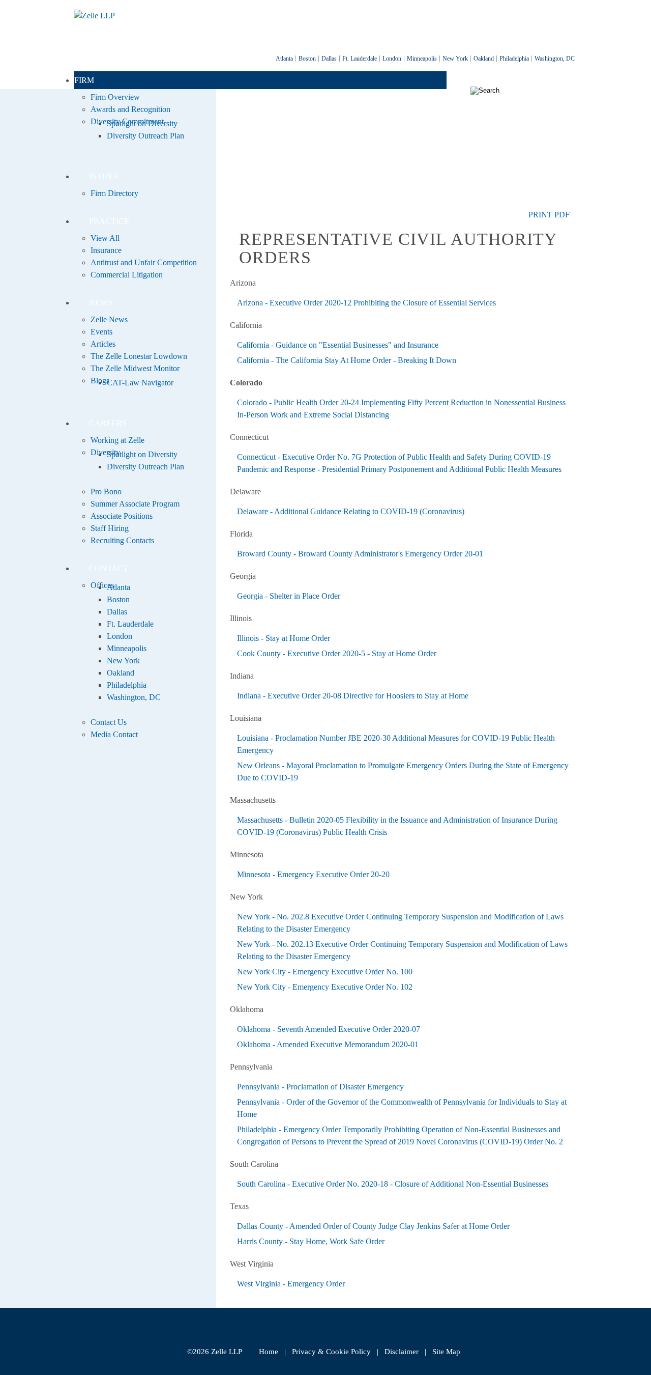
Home (268, 1352)
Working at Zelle (117, 440)
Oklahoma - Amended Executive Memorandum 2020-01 (328, 1044)
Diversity (105, 452)
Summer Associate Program (135, 503)
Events (101, 331)
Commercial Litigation (127, 274)
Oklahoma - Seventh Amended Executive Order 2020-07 (329, 1029)
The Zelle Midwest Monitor (135, 368)
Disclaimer (401, 1352)
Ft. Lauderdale (359, 58)
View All (105, 238)
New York (455, 58)
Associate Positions (122, 516)
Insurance (106, 250)
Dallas (329, 58)
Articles (103, 344)
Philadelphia (514, 58)
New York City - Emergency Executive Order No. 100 (324, 971)
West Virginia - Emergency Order (291, 1283)
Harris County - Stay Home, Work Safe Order (310, 1241)
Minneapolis (422, 58)
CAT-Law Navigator (140, 382)
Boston (307, 58)
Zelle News (109, 319)
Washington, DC (555, 58)
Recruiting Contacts (122, 540)
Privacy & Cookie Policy (331, 1352)
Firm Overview (115, 97)
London (391, 58)
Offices (102, 585)
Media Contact (114, 734)
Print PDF (549, 214)
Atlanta (284, 58)
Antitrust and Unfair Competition (144, 262)
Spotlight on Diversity (142, 123)
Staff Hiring (110, 528)
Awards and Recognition (130, 109)
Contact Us (109, 722)
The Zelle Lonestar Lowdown (139, 356)
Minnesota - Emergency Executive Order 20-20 (314, 874)
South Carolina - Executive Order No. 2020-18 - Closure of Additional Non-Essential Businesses (392, 1184)
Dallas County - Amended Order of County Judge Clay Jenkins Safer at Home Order (373, 1226)
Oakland (484, 58)
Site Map (446, 1352)
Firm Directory (114, 193)
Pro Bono (106, 491)
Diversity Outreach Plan (145, 135)
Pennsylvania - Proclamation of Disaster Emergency (320, 1086)
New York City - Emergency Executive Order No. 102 (324, 987)
